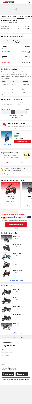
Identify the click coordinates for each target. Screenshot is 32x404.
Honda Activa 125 (17, 270)
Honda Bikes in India (16, 333)
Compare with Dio (10, 206)
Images (4, 144)
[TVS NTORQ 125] (10, 188)
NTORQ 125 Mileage (11, 202)
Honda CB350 (16, 306)
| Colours (8, 144)
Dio (19, 337)
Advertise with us (7, 352)
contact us (5, 355)
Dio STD (4, 46)
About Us (4, 349)
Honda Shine (16, 323)
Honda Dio (17, 133)
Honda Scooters (14, 337)
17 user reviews (22, 136)
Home (2, 337)
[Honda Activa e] (6, 256)
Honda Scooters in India (16, 280)
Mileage (3, 102)
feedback (4, 364)
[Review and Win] (16, 219)
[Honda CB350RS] (6, 317)
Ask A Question (6, 51)
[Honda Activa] (6, 239)
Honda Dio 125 (16, 262)
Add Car (8, 162)
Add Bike (23, 162)
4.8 (15, 135)
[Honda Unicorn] (6, 300)
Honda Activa (16, 236)
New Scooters (7, 337)
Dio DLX (4, 56)
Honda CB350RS (17, 315)
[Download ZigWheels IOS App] (22, 374)
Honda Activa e (17, 253)
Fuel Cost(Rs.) (21, 102)
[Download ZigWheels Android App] (8, 374)
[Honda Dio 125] (6, 265)
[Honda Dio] (6, 137)
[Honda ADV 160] (6, 247)
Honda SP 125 (16, 289)
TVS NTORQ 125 (11, 196)
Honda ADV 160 (17, 245)
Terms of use (5, 358)
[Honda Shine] (6, 326)
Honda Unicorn (17, 298)
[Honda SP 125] (6, 292)
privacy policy (6, 361)
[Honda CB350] (6, 309)
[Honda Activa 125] (6, 273)
